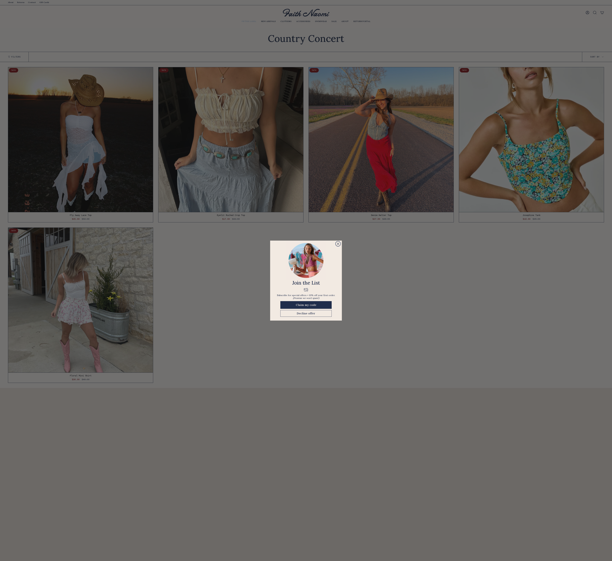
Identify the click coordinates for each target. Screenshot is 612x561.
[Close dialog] (338, 243)
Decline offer (306, 313)
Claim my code (306, 305)
